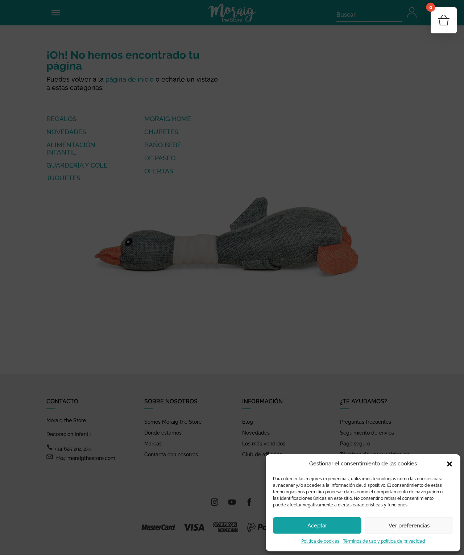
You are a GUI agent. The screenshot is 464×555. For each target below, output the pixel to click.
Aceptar (317, 525)
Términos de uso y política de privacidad (384, 541)
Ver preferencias (409, 525)
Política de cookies (320, 541)
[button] (449, 464)
